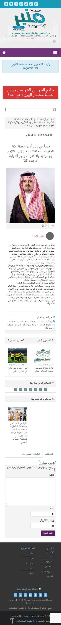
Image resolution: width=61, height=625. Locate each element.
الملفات (31, 573)
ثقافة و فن (49, 566)
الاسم (52, 508)
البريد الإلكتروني (47, 520)
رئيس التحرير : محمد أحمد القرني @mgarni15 (30, 66)
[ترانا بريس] (12, 621)
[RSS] (6, 4)
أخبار (39, 317)
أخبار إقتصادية (47, 571)
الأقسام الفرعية (28, 549)
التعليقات (49, 454)
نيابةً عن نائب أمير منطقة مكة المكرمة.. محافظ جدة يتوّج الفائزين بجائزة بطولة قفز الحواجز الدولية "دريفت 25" (31, 325)
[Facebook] (16, 4)
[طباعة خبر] (43, 226)
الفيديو (31, 558)
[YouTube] (26, 4)
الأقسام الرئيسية (50, 550)
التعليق (52, 475)
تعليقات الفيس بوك (31, 454)
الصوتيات (30, 563)
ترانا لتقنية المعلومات (27, 621)
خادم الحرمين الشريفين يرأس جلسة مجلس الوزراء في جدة (30, 93)
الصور (31, 568)
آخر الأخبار (49, 119)
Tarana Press (29, 616)
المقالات (31, 554)
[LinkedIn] (31, 4)
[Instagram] (36, 4)
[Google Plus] (21, 4)
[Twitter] (11, 4)
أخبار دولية (48, 562)
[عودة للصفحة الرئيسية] (31, 22)
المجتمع (50, 576)
